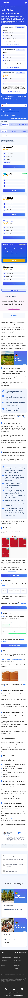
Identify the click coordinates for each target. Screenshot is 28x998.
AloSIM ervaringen (21, 603)
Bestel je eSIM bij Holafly (14, 645)
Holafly (3, 616)
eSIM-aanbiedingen (21, 417)
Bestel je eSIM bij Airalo (14, 575)
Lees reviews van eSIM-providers (8, 115)
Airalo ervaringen (12, 571)
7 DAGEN (4, 131)
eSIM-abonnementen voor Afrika (15, 659)
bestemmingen (9, 6)
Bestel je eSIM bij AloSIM (14, 608)
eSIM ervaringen (14, 818)
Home (2, 6)
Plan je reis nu (14, 260)
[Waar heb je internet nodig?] (25, 105)
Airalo (2, 531)
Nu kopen (14, 167)
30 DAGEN (23, 131)
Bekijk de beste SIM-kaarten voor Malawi (10, 111)
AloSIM (3, 585)
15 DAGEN (14, 131)
